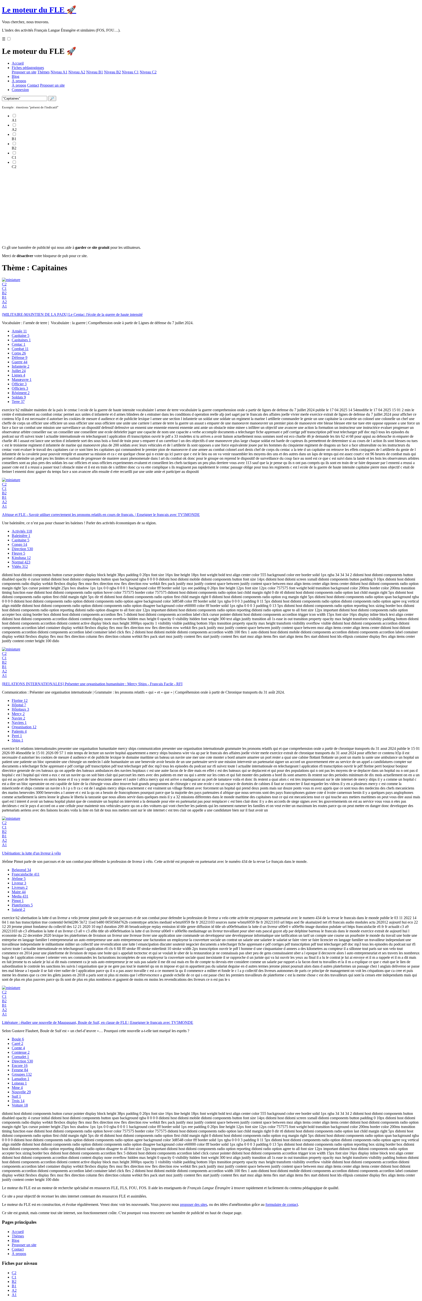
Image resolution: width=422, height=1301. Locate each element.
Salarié (18, 909)
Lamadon (20, 1079)
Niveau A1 (59, 72)
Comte (18, 1048)
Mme (17, 1087)
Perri (17, 736)
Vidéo (20, 566)
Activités (22, 531)
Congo (19, 544)
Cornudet (20, 1057)
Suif (16, 1096)
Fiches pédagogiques (28, 68)
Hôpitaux (20, 709)
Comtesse (21, 1052)
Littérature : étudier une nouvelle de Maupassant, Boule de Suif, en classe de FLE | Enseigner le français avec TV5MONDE (97, 1022)
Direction (22, 549)
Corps (19, 353)
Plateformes (22, 905)
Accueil (18, 63)
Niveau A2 (76, 72)
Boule (18, 1039)
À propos (19, 81)
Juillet (19, 371)
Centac (18, 344)
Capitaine (20, 335)
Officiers (20, 388)
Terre (18, 401)
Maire (19, 892)
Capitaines (21, 340)
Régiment (21, 393)
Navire (18, 718)
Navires (19, 722)
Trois (18, 1101)
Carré (17, 1043)
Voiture (20, 1105)
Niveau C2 (148, 72)
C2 (4, 284)
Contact (33, 85)
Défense (19, 357)
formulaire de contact (281, 1204)
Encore (20, 1065)
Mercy (18, 714)
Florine (20, 700)
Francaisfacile (26, 874)
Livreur (19, 883)
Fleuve (18, 553)
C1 (4, 288)
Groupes (22, 1074)
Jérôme (19, 879)
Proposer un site (24, 72)
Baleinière (21, 536)
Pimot (18, 901)
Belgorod (21, 870)
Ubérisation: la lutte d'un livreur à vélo (31, 853)
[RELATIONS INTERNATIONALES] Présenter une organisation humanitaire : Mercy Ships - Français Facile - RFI (92, 684)
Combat (20, 349)
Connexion (20, 90)
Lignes (18, 375)
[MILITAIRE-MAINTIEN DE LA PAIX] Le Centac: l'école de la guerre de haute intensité (72, 314)
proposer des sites (193, 1204)
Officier (19, 384)
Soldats (19, 397)
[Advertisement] (148, 207)
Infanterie (20, 366)
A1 (4, 306)
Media (20, 896)
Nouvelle (21, 1092)
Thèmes (43, 72)
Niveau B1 (94, 72)
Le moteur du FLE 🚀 (39, 9)
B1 (4, 297)
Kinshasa (21, 558)
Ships (17, 740)
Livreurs (20, 887)
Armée (19, 331)
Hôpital (19, 705)
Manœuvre (22, 379)
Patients (19, 731)
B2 (4, 293)
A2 (4, 302)
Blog (15, 76)
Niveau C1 (130, 72)
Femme (20, 1070)
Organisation (24, 727)
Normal (21, 562)
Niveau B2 (112, 72)
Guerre (19, 362)
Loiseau (19, 1083)
